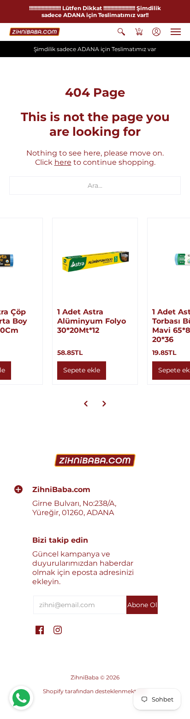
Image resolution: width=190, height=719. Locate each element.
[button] (121, 32)
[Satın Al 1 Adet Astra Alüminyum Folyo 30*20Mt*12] (95, 260)
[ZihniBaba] (34, 32)
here (62, 162)
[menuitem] (121, 32)
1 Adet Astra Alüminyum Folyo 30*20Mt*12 (91, 321)
